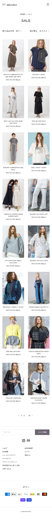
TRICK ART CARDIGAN (13, 398)
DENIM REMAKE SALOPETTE (38, 307)
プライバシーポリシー (9, 462)
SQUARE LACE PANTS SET (39, 214)
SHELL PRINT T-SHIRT (38, 167)
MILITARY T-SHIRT (39, 74)
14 (29, 415)
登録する (27, 455)
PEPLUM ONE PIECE (39, 121)
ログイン (27, 451)
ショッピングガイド (8, 455)
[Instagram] (23, 441)
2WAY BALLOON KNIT (13, 351)
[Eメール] (28, 441)
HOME (22, 14)
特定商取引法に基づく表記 (11, 465)
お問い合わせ (6, 469)
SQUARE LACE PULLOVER (39, 260)
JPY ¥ (25, 487)
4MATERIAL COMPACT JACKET (13, 307)
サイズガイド (6, 458)
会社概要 (5, 451)
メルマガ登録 (42, 432)
